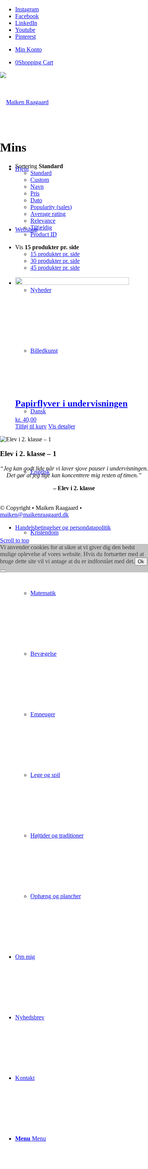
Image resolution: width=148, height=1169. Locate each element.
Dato (36, 200)
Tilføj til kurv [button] (31, 426)
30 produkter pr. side (55, 261)
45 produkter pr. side (55, 267)
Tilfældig (41, 227)
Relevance (42, 220)
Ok (141, 561)
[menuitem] (81, 49)
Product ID (43, 234)
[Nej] (3, 571)
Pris (34, 193)
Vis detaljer (61, 426)
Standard (41, 173)
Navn (37, 186)
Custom (39, 180)
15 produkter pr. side (55, 254)
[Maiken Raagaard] (24, 102)
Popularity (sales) (51, 207)
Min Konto (28, 49)
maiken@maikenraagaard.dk (34, 514)
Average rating (48, 214)
